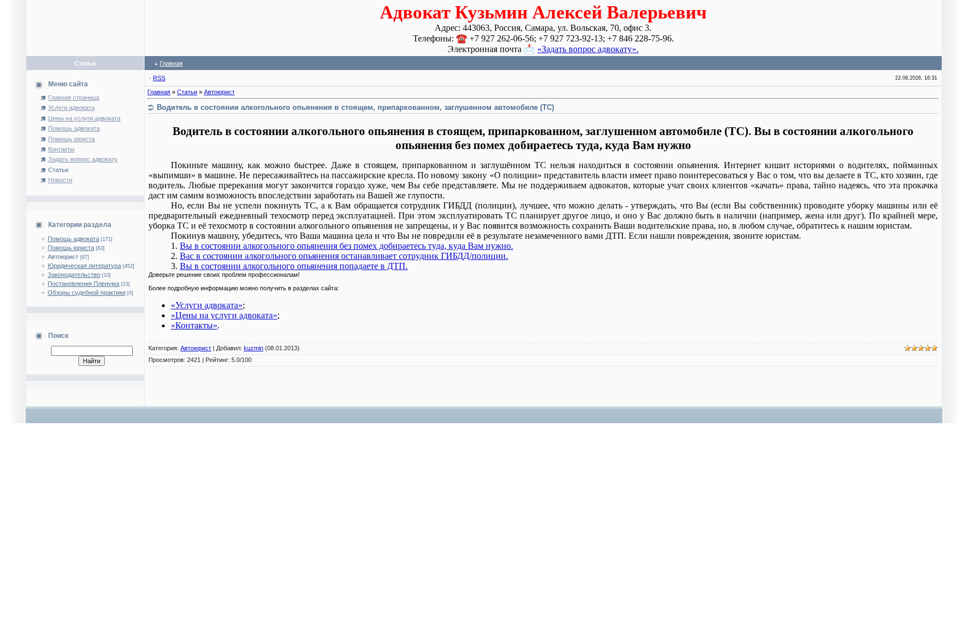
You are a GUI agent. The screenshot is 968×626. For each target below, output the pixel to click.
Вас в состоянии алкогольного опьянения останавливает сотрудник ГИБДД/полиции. (344, 256)
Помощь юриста (71, 247)
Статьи (187, 92)
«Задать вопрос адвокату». (588, 49)
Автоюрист (63, 256)
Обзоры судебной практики (86, 292)
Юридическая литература (84, 265)
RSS (159, 78)
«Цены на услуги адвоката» (224, 315)
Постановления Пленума (83, 283)
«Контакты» (194, 325)
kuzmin (253, 348)
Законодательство (74, 274)
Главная (171, 63)
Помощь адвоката (73, 238)
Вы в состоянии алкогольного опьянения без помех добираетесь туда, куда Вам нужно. (346, 246)
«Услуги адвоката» (207, 305)
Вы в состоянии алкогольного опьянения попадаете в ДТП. (294, 266)
